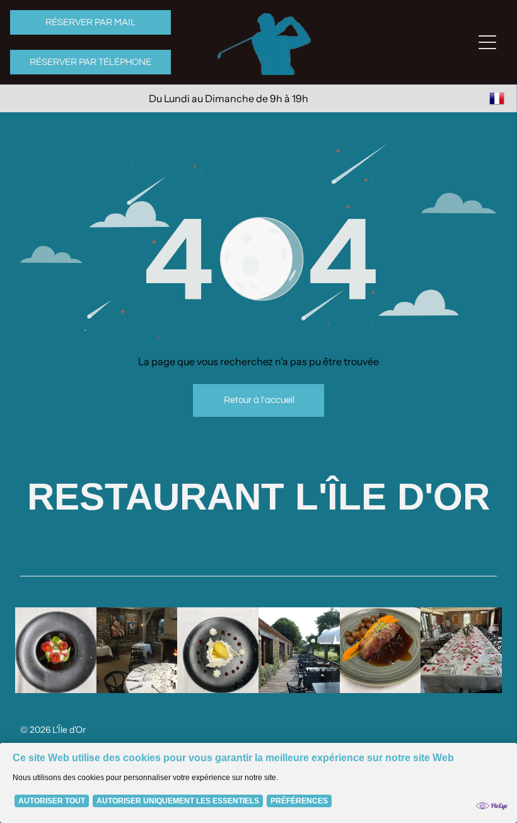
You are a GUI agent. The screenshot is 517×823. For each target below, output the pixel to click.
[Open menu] (487, 42)
